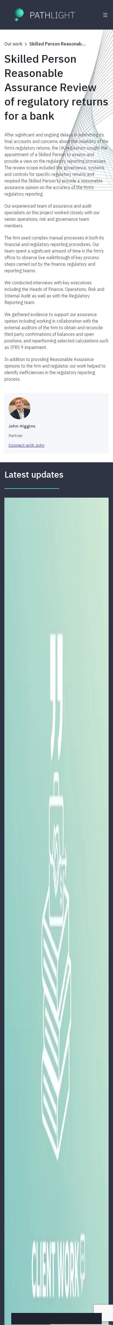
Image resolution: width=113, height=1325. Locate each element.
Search (105, 1318)
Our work (13, 44)
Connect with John (26, 445)
